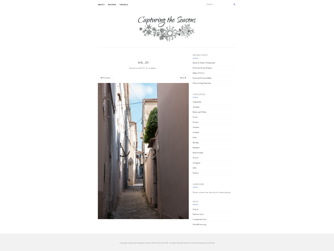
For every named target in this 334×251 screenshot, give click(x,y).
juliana (153, 68)
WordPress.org (199, 224)
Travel (195, 158)
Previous (106, 78)
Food (195, 117)
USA (194, 168)
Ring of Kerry (199, 73)
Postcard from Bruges (202, 68)
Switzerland (198, 152)
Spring (196, 142)
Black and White (200, 112)
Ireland (196, 132)
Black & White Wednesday (204, 63)
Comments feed (199, 219)
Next (182, 78)
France (196, 122)
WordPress (211, 243)
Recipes (112, 5)
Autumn (196, 107)
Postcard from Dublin (202, 78)
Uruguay (196, 163)
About (101, 5)
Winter (196, 173)
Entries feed (198, 214)
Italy (194, 137)
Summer (196, 147)
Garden (196, 127)
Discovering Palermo (202, 83)
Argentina (197, 102)
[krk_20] (143, 151)
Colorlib (194, 243)
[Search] (234, 4)
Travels (123, 5)
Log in (195, 209)
